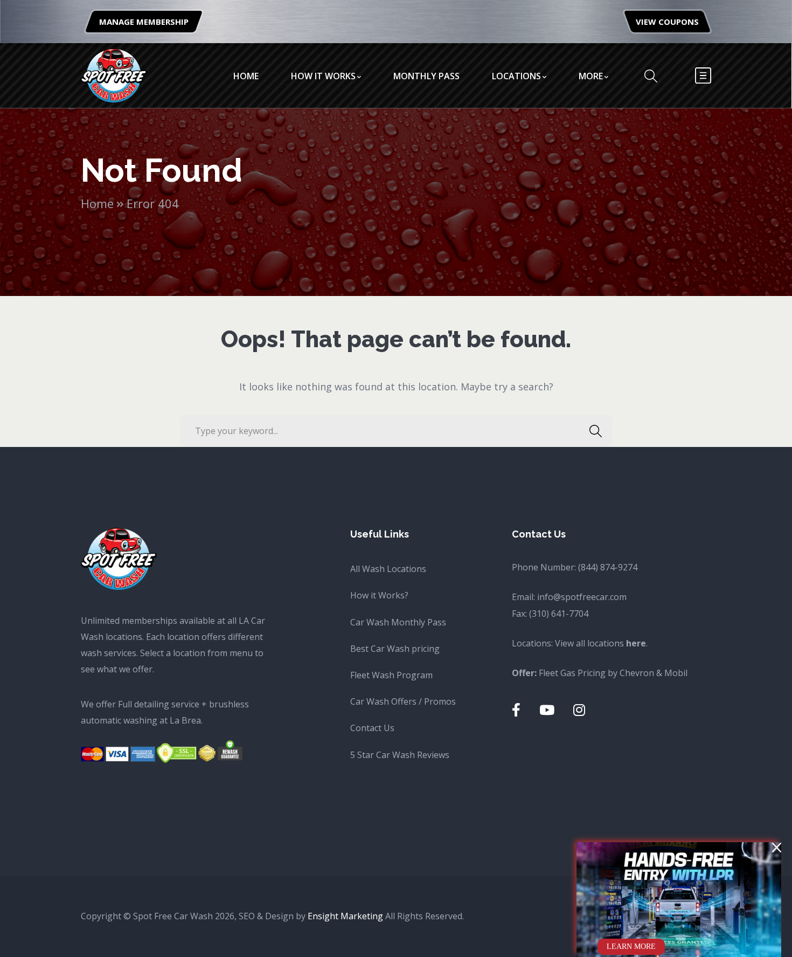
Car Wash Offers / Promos (403, 701)
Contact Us (372, 728)
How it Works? (379, 595)
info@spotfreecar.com (582, 597)
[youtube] (546, 709)
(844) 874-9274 (607, 567)
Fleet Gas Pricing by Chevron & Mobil (613, 673)
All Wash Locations (388, 569)
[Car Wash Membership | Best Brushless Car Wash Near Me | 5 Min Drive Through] (114, 74)
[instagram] (579, 709)
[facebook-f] (516, 709)
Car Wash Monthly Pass (398, 622)
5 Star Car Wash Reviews (399, 755)
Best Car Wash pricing (395, 649)
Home (97, 203)
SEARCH (595, 430)
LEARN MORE (631, 946)
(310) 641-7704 (558, 613)
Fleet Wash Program (391, 675)
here (636, 643)
